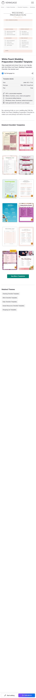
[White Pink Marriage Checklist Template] (26, 260)
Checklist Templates (22, 7)
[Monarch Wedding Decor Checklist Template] (26, 165)
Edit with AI (28, 695)
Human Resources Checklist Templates (13, 305)
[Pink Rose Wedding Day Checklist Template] (10, 165)
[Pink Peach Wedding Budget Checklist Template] (26, 236)
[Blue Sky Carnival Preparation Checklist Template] (10, 212)
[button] (9, 695)
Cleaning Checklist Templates (11, 293)
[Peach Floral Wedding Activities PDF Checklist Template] (10, 260)
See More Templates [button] (18, 276)
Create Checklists (10, 7)
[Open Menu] (32, 3)
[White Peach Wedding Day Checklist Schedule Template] (10, 236)
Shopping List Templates (9, 309)
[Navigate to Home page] (9, 2)
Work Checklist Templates (10, 297)
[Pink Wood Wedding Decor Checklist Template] (26, 141)
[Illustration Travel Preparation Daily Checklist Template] (10, 188)
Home (2, 7)
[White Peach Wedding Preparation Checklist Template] (26, 188)
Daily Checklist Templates (10, 301)
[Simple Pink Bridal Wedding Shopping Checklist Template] (26, 212)
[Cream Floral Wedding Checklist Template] (10, 141)
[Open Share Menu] (32, 73)
